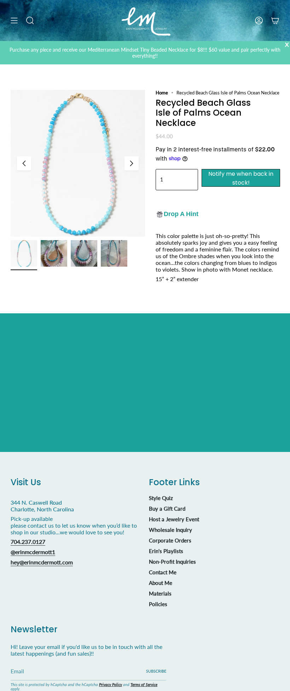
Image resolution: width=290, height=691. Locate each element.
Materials (160, 593)
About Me (160, 583)
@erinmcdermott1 (33, 551)
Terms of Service (143, 684)
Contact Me (162, 572)
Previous (24, 163)
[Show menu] (14, 20)
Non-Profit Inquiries (172, 561)
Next (131, 163)
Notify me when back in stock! (240, 178)
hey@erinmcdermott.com (42, 562)
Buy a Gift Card (167, 508)
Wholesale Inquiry (170, 530)
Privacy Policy (110, 684)
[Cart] (275, 20)
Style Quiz (161, 498)
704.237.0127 (28, 541)
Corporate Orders (170, 540)
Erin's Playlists (166, 551)
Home (162, 92)
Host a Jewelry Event (174, 519)
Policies (158, 604)
